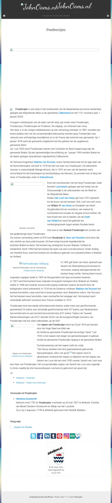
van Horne (67, 205)
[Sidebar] (4, 16)
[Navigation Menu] (108, 16)
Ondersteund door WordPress (41, 497)
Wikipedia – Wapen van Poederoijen (31, 382)
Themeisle (78, 497)
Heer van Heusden (75, 237)
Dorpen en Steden (23, 427)
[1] (70, 352)
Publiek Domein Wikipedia (34, 271)
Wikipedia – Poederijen (25, 378)
